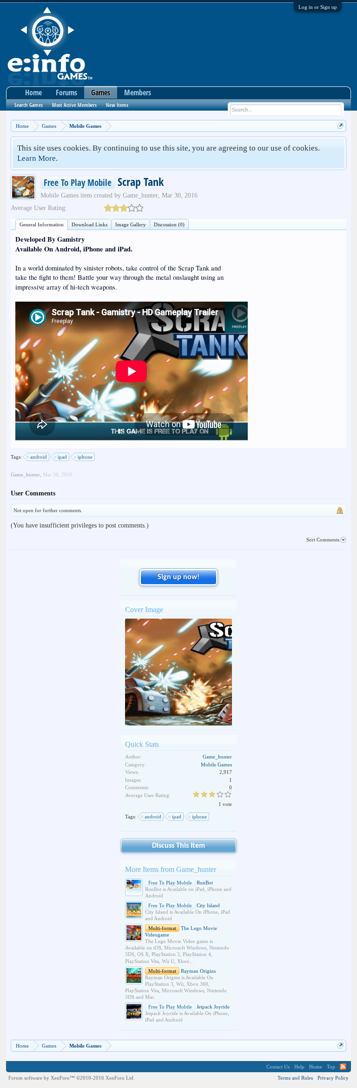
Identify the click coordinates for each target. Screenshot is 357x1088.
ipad (62, 457)
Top (331, 1066)
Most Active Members (74, 104)
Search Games (28, 104)
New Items (117, 104)
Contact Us (278, 1066)
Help (299, 1066)
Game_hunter (140, 195)
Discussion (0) (169, 224)
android (38, 457)
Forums (66, 92)
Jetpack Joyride (189, 1006)
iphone (85, 457)
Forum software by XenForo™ (71, 1078)
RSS (343, 1066)
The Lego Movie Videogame (181, 931)
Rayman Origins (182, 971)
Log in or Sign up (317, 7)
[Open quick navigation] (340, 126)
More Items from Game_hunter (170, 869)
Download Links (89, 224)
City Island (184, 905)
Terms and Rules (295, 1078)
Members (137, 92)
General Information (42, 224)
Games (100, 92)
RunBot (180, 882)
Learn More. (37, 158)
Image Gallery (130, 224)
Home (33, 92)
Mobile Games (59, 195)
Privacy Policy (333, 1078)
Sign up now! (178, 577)
